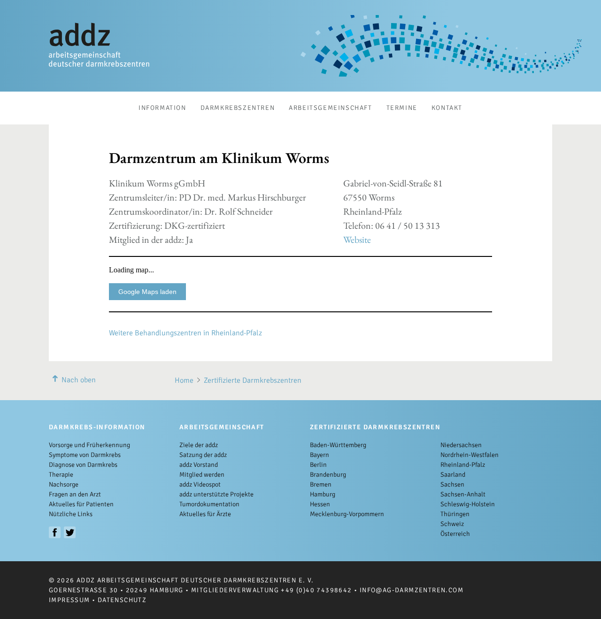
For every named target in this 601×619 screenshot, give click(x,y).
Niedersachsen (461, 445)
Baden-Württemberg (338, 445)
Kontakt (446, 108)
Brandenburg (328, 475)
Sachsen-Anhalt (462, 494)
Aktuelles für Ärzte (205, 514)
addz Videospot (200, 484)
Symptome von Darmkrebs (85, 455)
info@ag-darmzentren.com (411, 590)
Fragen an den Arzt (75, 494)
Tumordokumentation (209, 504)
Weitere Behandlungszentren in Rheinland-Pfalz (185, 333)
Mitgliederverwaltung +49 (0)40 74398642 (271, 590)
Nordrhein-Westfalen (469, 455)
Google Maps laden (147, 291)
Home (184, 380)
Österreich (455, 534)
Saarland (452, 475)
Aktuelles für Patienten (81, 504)
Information (162, 108)
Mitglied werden (201, 475)
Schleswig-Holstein (467, 504)
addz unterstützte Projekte (216, 494)
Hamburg (322, 494)
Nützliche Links (70, 514)
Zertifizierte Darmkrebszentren (252, 380)
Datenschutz (122, 600)
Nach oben (79, 380)
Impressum (69, 600)
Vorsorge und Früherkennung (89, 445)
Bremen (320, 484)
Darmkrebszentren (237, 108)
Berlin (318, 465)
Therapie (61, 475)
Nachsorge (63, 484)
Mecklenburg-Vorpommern (347, 514)
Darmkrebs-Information (97, 427)
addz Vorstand (198, 465)
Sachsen (452, 484)
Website (357, 239)
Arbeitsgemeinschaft (330, 108)
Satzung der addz (203, 455)
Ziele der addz (198, 445)
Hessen (320, 504)
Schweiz (452, 524)
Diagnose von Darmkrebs (83, 465)
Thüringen (455, 514)
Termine (401, 108)
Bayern (319, 455)
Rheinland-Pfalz (462, 465)
